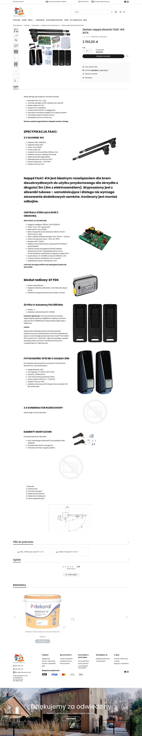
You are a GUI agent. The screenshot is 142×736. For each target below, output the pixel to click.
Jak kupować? (100, 661)
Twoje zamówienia (66, 659)
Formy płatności (83, 661)
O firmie (117, 661)
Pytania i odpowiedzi (49, 663)
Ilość (83, 48)
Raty (43, 666)
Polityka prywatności (103, 659)
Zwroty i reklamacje (48, 661)
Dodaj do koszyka (103, 56)
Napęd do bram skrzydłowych (50, 25)
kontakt (71, 718)
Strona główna (17, 25)
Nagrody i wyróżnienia (121, 663)
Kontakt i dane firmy (121, 659)
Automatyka (35, 25)
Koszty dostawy (83, 663)
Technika (27, 25)
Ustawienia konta (65, 661)
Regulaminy (46, 659)
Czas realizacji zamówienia (83, 667)
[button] (116, 12)
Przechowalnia (65, 663)
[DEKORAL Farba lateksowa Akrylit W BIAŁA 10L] (42, 610)
